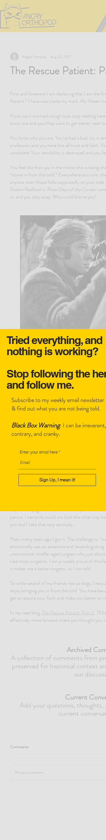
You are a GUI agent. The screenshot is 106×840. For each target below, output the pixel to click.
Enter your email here (39, 452)
